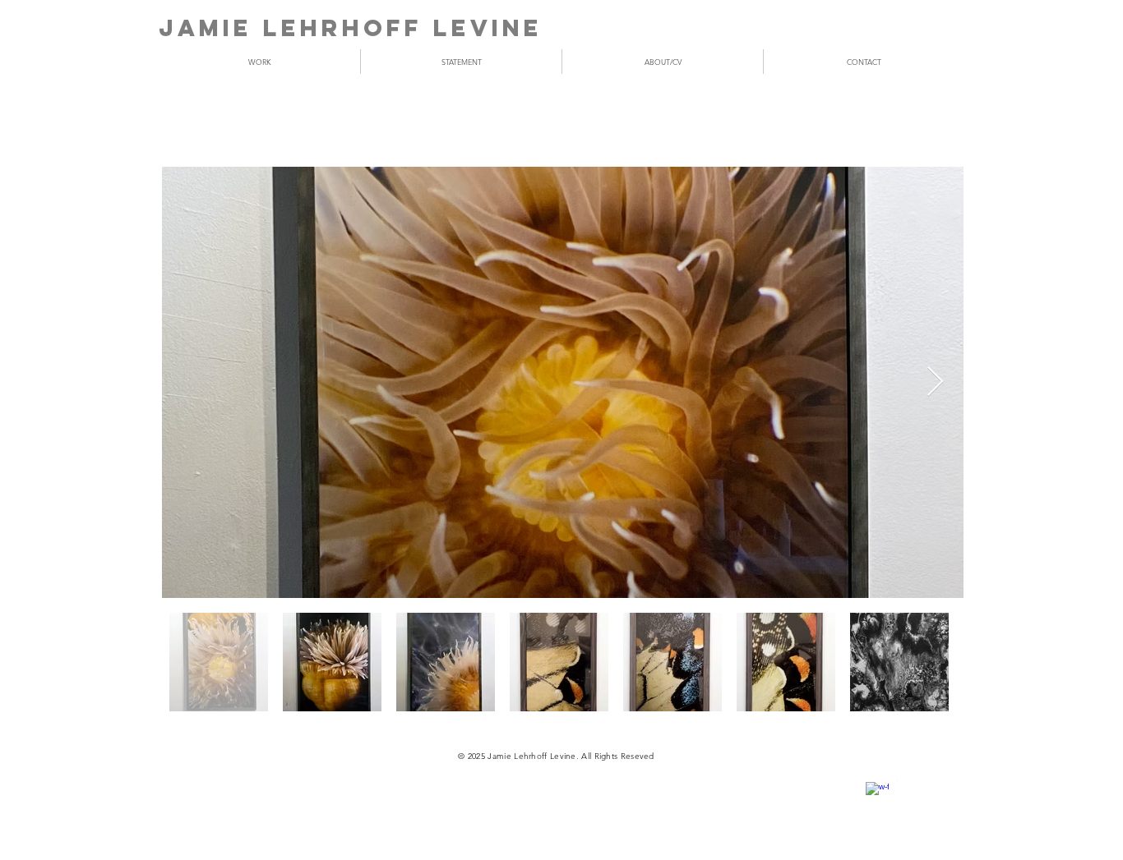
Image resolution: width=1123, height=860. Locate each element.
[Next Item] (935, 382)
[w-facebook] (877, 793)
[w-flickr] (939, 777)
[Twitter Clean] (908, 777)
